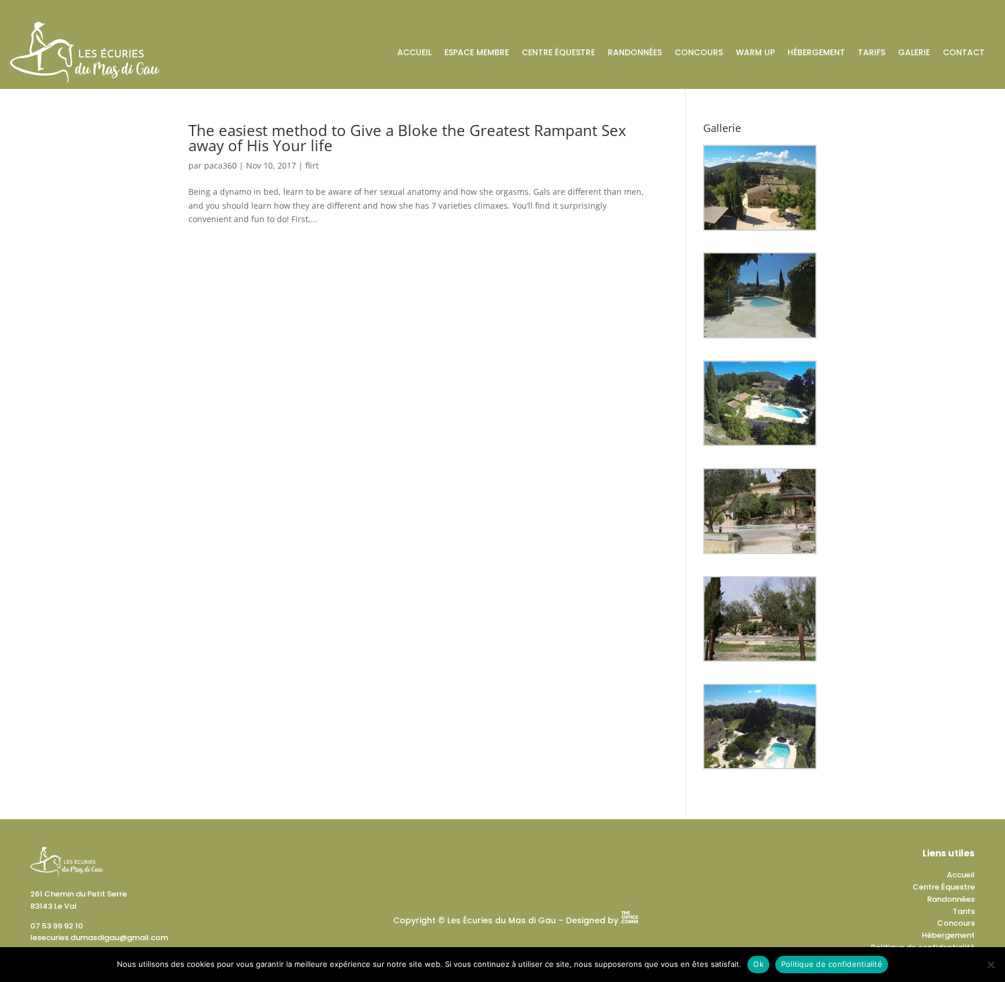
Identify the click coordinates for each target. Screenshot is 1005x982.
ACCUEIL (414, 52)
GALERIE (914, 52)
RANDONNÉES (635, 52)
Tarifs (964, 911)
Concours (956, 923)
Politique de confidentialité (831, 964)
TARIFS (871, 52)
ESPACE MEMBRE (476, 52)
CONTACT (964, 52)
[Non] (990, 964)
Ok (758, 964)
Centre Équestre (944, 886)
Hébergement (948, 935)
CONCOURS (699, 52)
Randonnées (951, 899)
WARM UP (755, 52)
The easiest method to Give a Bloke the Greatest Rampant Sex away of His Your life (407, 138)
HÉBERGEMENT (816, 52)
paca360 (220, 165)
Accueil (961, 874)
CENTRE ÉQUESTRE (558, 52)
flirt (312, 165)
